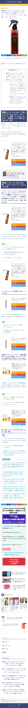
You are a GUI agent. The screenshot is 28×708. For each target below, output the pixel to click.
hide (18, 70)
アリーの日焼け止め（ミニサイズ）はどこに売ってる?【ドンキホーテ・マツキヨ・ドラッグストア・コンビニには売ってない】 (14, 670)
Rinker (17, 155)
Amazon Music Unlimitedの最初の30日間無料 (14, 561)
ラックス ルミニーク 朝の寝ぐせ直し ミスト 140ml (17, 94)
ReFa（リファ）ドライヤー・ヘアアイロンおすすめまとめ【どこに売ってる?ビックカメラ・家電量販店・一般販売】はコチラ (14, 488)
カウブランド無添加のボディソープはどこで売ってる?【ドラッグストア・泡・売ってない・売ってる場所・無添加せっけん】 (14, 677)
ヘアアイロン (7, 645)
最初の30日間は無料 (17, 538)
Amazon (14, 160)
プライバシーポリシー (11, 704)
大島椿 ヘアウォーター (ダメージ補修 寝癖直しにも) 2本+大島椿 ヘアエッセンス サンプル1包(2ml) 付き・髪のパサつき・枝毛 (17, 98)
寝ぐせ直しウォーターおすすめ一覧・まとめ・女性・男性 (17, 102)
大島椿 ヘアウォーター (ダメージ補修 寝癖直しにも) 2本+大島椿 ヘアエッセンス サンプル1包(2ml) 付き (13, 384)
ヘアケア (3, 8)
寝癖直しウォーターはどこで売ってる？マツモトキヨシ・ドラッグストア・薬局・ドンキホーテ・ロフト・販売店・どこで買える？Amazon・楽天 (15, 75)
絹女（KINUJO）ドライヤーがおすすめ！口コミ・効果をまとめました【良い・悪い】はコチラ (13, 474)
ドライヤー (6, 641)
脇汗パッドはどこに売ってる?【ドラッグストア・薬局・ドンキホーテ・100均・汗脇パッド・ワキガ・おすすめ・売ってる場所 (14, 663)
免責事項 (18, 704)
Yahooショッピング (17, 164)
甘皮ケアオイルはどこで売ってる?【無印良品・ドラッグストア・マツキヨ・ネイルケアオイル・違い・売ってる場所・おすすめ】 (14, 691)
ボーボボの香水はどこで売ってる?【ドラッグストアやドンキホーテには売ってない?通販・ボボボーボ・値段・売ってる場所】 (14, 684)
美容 (5, 652)
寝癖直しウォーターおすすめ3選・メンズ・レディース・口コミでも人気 (15, 80)
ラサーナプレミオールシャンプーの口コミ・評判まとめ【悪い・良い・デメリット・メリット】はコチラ (13, 481)
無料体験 (4, 544)
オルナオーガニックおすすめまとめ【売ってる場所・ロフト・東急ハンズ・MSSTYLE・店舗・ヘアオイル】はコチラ (13, 495)
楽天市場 (14, 162)
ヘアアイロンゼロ (14, 2)
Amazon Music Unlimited (9, 526)
